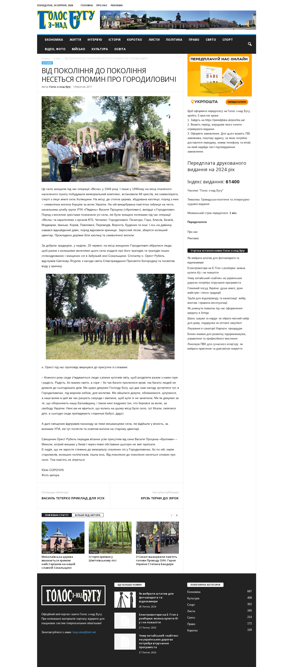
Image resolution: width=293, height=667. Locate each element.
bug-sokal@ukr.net (84, 632)
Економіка (54, 39)
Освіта (120, 49)
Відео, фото (55, 49)
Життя (75, 39)
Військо (78, 49)
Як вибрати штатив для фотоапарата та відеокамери (213, 260)
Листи (154, 39)
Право (194, 39)
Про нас (101, 5)
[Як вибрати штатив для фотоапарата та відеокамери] (125, 600)
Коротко (134, 39)
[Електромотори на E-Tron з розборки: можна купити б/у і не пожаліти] (125, 621)
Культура (100, 49)
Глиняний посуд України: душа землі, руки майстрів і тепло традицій (215, 290)
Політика (174, 39)
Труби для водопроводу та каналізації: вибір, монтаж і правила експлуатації (216, 300)
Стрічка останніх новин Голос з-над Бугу (218, 250)
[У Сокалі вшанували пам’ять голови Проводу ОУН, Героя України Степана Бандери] (157, 538)
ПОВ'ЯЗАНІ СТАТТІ (56, 515)
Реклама (117, 5)
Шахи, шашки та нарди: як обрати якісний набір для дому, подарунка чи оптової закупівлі (218, 321)
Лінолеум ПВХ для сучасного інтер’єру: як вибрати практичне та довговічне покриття (215, 346)
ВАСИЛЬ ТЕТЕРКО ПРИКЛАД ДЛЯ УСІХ (73, 498)
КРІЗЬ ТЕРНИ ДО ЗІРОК (160, 498)
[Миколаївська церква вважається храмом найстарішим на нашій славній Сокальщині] (63, 538)
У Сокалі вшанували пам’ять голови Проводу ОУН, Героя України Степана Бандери (156, 560)
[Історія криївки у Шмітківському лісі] (110, 538)
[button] (249, 44)
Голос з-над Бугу (60, 86)
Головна (87, 5)
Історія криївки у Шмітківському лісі (102, 558)
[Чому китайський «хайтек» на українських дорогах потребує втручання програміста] (125, 642)
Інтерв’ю (95, 39)
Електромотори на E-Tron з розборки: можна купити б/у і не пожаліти (216, 270)
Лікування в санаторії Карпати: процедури (214, 328)
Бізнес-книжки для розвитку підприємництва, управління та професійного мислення (216, 336)
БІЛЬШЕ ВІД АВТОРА (87, 515)
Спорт (227, 39)
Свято (211, 39)
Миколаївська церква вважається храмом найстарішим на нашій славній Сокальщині (58, 562)
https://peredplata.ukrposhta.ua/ (225, 120)
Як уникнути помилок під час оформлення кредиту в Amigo (214, 310)
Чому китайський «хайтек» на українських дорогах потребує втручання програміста (214, 280)
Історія (115, 39)
